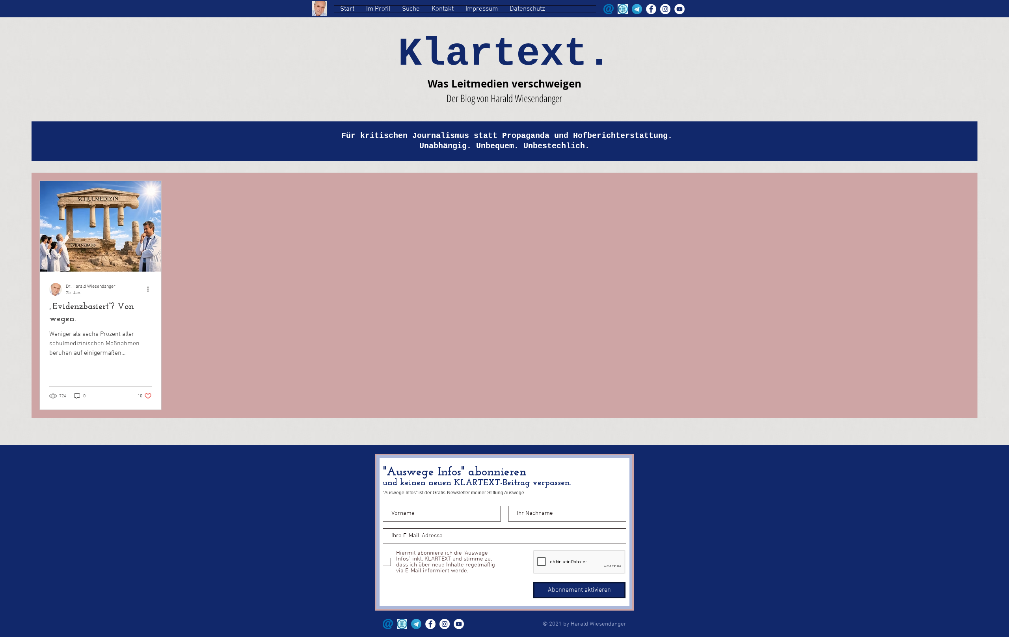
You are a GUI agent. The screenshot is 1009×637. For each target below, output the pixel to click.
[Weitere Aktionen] (150, 289)
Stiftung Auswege (505, 492)
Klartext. (504, 54)
